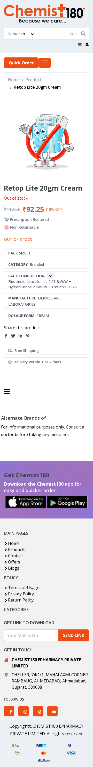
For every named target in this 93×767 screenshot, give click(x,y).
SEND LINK (73, 635)
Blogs (13, 568)
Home (14, 79)
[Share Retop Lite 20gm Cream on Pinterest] (29, 336)
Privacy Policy (21, 594)
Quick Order (21, 63)
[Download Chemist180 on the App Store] (26, 502)
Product (34, 79)
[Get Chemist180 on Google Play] (67, 502)
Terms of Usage (23, 587)
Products (16, 549)
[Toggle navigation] (44, 63)
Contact (15, 556)
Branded (37, 264)
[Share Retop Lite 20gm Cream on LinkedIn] (22, 336)
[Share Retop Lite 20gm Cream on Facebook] (7, 336)
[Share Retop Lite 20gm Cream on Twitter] (14, 336)
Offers (14, 562)
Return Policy (21, 600)
